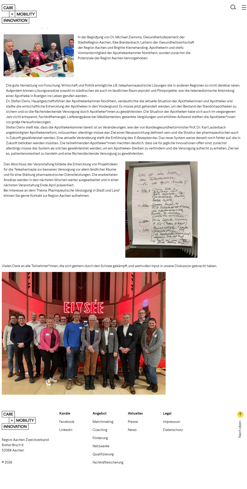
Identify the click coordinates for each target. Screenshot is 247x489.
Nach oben (239, 429)
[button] (233, 7)
